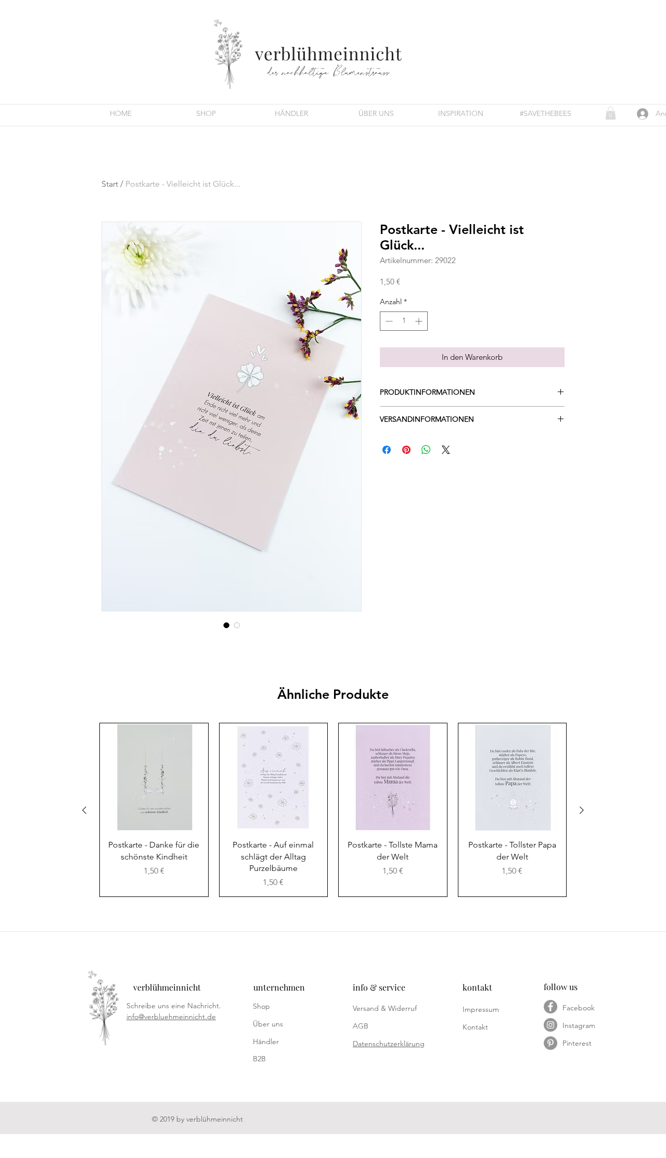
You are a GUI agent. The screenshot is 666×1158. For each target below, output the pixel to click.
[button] (610, 113)
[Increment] (419, 321)
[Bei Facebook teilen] (386, 450)
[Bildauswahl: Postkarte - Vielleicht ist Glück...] (226, 625)
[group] (333, 810)
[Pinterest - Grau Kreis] (550, 1043)
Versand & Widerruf (385, 1008)
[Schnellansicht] (154, 777)
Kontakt (475, 1027)
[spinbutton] (403, 321)
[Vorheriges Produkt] (84, 810)
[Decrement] (387, 321)
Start (109, 184)
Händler (266, 1041)
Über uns (268, 1024)
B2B (259, 1058)
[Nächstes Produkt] (581, 810)
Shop (261, 1006)
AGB (360, 1026)
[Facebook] (550, 1006)
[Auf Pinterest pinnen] (406, 450)
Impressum (481, 1009)
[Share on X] (446, 450)
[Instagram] (550, 1025)
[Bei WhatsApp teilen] (426, 450)
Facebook (578, 1007)
